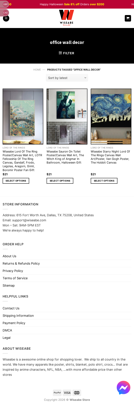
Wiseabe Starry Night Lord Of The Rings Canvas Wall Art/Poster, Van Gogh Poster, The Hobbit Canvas (110, 157)
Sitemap (9, 285)
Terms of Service (15, 278)
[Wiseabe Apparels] (67, 18)
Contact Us (11, 308)
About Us (9, 256)
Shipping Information (18, 315)
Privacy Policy (13, 271)
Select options (16, 180)
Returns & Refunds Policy (21, 263)
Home (37, 69)
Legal (6, 338)
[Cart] (128, 18)
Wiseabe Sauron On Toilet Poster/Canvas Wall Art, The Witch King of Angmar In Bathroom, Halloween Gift (65, 157)
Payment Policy (14, 323)
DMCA (7, 330)
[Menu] (6, 18)
